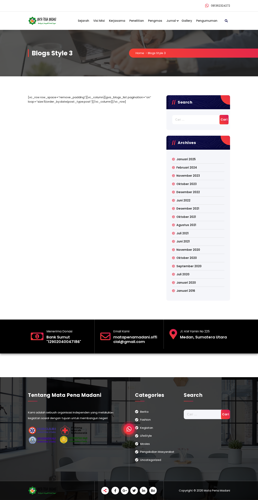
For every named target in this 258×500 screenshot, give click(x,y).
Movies (145, 444)
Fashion (145, 420)
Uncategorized (150, 460)
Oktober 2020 (186, 258)
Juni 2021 (183, 241)
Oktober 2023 (186, 184)
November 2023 (188, 176)
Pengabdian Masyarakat (157, 452)
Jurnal (171, 21)
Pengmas (155, 21)
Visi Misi (99, 21)
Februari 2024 (186, 168)
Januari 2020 (186, 283)
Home (140, 53)
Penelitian (136, 21)
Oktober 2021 (186, 217)
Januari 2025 (186, 159)
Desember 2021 (187, 209)
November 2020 (188, 250)
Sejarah (83, 21)
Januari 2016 (185, 291)
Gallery (187, 21)
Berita (144, 412)
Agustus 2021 (186, 225)
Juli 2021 (182, 233)
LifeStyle (146, 436)
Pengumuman (206, 21)
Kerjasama (117, 21)
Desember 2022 (188, 192)
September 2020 (189, 266)
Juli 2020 (182, 274)
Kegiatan (146, 428)
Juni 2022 (183, 200)
